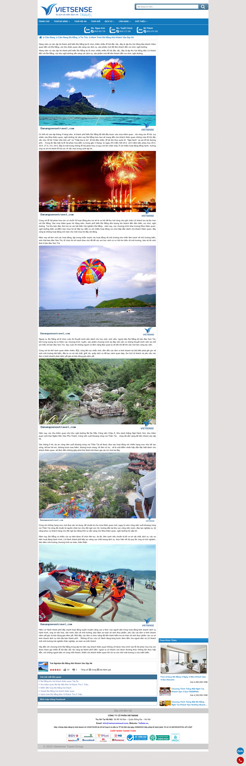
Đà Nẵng (81, 50)
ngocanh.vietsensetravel (92, 31)
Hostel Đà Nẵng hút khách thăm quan (57, 691)
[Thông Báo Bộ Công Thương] (137, 741)
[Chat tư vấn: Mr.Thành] (144, 31)
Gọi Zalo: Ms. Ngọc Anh (87, 30)
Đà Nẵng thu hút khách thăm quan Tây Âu (60, 681)
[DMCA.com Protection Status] (175, 741)
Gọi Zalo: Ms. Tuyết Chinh (112, 30)
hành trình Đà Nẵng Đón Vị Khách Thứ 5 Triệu (61, 694)
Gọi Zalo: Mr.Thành (140, 30)
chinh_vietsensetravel (117, 31)
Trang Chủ (73, 9)
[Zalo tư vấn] (240, 751)
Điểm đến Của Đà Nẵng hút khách (56, 688)
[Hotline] (240, 760)
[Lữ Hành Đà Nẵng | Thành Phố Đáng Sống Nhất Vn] (40, 37)
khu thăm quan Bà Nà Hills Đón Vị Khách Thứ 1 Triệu (64, 684)
